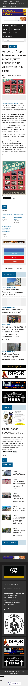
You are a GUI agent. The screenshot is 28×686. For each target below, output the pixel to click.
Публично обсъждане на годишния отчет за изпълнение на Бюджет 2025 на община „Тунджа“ (19, 520)
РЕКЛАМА (18, 671)
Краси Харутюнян (13, 103)
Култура (12, 1)
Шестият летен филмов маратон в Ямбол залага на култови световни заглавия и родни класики (6, 229)
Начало (6, 671)
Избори (5, 6)
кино (9, 75)
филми (19, 75)
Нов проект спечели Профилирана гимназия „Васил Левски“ (12, 292)
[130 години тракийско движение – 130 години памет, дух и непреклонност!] (6, 532)
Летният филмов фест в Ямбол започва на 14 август (7, 216)
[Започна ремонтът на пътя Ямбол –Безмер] (6, 510)
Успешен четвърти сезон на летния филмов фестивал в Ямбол (18, 217)
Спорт (18, 1)
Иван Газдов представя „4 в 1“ (12, 584)
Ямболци (21, 3)
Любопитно (13, 6)
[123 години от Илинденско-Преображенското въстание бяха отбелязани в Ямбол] (6, 497)
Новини (5, 1)
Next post (19, 268)
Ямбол (3, 77)
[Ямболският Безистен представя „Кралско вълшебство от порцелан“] (14, 349)
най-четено (7, 407)
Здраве (5, 3)
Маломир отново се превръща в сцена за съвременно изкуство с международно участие (19, 485)
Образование (12, 3)
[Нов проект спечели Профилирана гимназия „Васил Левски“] (14, 285)
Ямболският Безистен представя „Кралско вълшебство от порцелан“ (13, 356)
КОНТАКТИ (11, 671)
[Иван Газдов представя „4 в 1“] (14, 424)
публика (14, 75)
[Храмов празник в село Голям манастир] (6, 475)
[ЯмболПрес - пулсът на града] (14, 12)
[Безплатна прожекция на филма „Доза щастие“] (14, 305)
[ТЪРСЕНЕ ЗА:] (14, 40)
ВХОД (23, 671)
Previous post (9, 268)
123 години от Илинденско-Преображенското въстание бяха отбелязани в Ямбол (19, 498)
